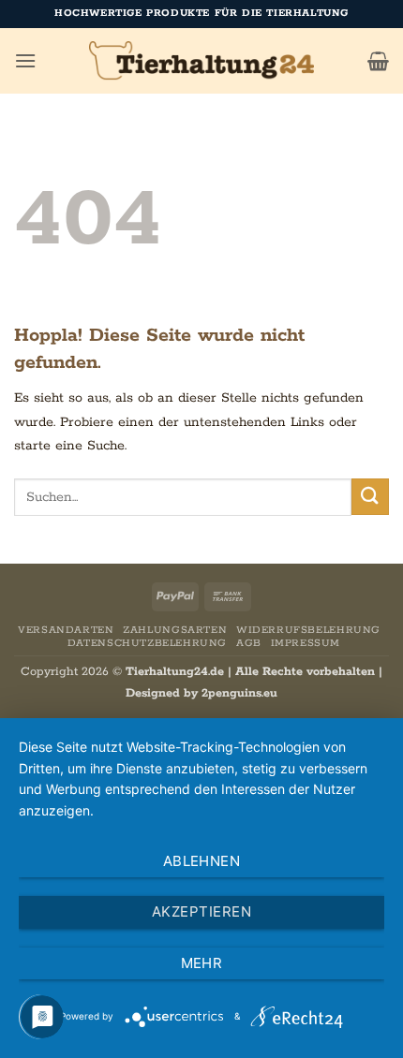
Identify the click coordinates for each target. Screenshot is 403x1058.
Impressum (306, 643)
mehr (202, 963)
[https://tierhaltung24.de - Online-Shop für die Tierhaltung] (202, 61)
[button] (25, 60)
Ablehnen (202, 861)
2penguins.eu (239, 693)
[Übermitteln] (370, 496)
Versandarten (65, 630)
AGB (248, 643)
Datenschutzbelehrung (147, 643)
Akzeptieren (201, 911)
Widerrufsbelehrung (308, 630)
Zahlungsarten (175, 630)
